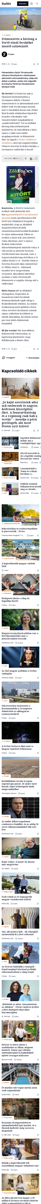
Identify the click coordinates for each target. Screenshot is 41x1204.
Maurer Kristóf (7, 1059)
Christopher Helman (9, 793)
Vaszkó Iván (24, 478)
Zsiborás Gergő (7, 678)
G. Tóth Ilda (6, 430)
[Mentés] (38, 64)
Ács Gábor (6, 868)
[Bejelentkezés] (31, 3)
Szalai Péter (24, 493)
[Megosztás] (34, 64)
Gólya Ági (5, 903)
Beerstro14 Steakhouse (24, 462)
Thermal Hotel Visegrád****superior (13, 535)
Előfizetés (23, 4)
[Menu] (37, 3)
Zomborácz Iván (24, 447)
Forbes (4, 605)
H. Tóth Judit (6, 1135)
